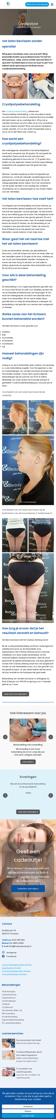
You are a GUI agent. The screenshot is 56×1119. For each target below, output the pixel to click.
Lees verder (27, 762)
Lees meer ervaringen (27, 812)
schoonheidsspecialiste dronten (17, 965)
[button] (5, 737)
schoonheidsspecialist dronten (16, 971)
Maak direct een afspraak (37, 4)
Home (17, 27)
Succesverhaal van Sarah (28, 1040)
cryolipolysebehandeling (16, 111)
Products (25, 27)
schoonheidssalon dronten (14, 974)
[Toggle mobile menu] (52, 4)
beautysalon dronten (11, 968)
